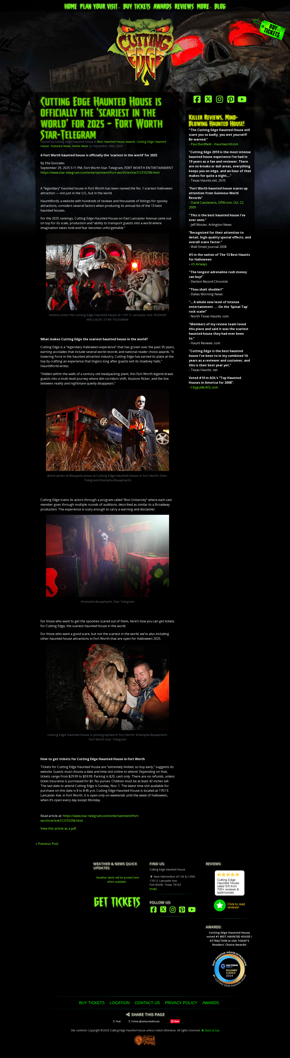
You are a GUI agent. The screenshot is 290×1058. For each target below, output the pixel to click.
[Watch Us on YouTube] (243, 99)
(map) (153, 889)
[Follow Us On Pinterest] (231, 99)
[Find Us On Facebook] (198, 99)
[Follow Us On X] (209, 99)
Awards (162, 5)
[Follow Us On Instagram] (220, 99)
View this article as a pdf (58, 828)
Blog (220, 5)
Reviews (184, 5)
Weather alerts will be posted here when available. (117, 879)
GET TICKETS (117, 900)
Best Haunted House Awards (116, 142)
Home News (80, 146)
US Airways (199, 264)
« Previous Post (47, 843)
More (203, 5)
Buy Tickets (136, 5)
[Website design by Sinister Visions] (145, 1040)
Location (120, 1003)
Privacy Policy (181, 1003)
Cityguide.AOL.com (204, 387)
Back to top (211, 1030)
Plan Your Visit (99, 5)
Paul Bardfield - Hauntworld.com (214, 144)
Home (70, 5)
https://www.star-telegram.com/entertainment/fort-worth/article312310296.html (99, 172)
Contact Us (147, 1003)
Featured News (60, 146)
